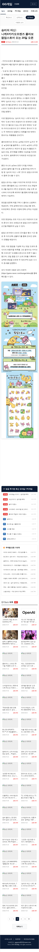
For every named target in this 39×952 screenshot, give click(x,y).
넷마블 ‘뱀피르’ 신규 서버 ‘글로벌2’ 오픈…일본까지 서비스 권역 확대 (28, 687)
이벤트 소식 (19, 22)
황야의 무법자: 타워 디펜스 (17, 514)
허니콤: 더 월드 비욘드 (14, 534)
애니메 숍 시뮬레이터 (14, 524)
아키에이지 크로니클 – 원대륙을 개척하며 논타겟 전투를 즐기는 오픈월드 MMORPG (16, 569)
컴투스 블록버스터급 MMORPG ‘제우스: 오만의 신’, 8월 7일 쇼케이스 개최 (10, 643)
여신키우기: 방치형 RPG (17, 499)
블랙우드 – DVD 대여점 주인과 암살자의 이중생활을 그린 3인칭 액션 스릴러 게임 (16, 561)
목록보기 (19, 926)
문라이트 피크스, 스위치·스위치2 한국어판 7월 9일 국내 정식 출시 (29, 775)
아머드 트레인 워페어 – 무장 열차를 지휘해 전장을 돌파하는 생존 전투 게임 (16, 552)
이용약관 (17, 939)
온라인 (25, 11)
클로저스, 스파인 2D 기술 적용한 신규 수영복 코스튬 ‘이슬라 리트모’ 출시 (10, 665)
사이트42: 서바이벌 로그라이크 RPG (19, 509)
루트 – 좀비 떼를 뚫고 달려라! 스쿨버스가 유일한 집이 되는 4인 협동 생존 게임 (16, 587)
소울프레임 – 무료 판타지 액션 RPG (14, 591)
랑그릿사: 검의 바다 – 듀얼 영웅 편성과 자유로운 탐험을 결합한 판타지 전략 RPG (16, 556)
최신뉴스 (9, 17)
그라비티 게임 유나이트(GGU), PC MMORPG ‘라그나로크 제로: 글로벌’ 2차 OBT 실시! (9, 621)
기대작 (16, 4)
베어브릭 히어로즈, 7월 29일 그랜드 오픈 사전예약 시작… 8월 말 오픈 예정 (9, 885)
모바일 (9, 11)
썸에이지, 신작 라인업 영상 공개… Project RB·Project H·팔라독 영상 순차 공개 (10, 753)
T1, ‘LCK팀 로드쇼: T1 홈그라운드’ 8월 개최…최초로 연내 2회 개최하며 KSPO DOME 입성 (28, 797)
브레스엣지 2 (11, 539)
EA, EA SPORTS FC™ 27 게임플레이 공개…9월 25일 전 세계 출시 (9, 731)
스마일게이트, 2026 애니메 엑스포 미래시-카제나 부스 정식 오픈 (10, 687)
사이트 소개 (8, 939)
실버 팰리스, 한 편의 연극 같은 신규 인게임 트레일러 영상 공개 (10, 819)
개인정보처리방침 (29, 939)
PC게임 (18, 11)
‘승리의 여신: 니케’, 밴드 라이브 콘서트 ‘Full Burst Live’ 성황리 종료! (28, 885)
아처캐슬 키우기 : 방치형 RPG (18, 494)
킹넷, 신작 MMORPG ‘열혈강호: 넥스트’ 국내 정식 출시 (9, 863)
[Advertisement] (19, 52)
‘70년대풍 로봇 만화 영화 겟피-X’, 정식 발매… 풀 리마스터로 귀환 (10, 709)
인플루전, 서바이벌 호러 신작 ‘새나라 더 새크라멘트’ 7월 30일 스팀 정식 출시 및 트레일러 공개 (10, 797)
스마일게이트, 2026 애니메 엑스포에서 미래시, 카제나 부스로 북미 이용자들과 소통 (29, 863)
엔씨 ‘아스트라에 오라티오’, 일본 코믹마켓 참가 (10, 907)
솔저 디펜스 (12, 504)
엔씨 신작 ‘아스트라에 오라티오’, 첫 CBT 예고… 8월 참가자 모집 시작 (28, 753)
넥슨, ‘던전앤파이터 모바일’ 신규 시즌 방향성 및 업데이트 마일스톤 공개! (28, 665)
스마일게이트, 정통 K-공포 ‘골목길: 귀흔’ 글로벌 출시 (28, 819)
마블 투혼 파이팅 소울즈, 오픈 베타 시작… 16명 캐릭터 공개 (28, 731)
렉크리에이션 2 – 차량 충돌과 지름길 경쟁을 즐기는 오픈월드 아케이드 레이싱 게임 (16, 565)
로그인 (34, 4)
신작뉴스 (19, 17)
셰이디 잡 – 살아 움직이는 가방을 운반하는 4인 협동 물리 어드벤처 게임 (16, 583)
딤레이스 (10, 519)
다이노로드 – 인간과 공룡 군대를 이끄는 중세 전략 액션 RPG (16, 574)
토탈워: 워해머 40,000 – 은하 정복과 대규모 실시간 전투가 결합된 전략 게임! (16, 578)
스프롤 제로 (11, 529)
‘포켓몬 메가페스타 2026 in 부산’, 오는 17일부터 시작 (9, 775)
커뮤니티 (34, 11)
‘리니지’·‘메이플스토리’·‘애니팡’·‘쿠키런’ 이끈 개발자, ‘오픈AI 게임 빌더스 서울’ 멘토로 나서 (29, 621)
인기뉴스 (30, 17)
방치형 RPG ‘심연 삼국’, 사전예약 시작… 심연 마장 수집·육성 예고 (28, 643)
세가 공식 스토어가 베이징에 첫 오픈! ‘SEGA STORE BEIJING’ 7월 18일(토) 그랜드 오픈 (29, 907)
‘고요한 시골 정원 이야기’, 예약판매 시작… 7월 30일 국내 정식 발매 (28, 841)
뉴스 (3, 11)
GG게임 (7, 4)
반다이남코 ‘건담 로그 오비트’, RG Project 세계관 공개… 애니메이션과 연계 (10, 841)
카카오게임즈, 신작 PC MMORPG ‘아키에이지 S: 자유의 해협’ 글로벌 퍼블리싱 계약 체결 (29, 709)
